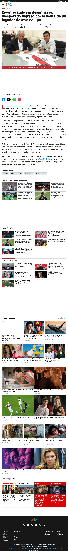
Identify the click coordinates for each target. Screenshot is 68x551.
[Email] (19, 99)
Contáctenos (48, 533)
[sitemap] (44, 525)
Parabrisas (5, 540)
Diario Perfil (6, 531)
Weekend (5, 539)
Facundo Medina (29, 173)
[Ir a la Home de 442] (8, 5)
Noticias (5, 534)
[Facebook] (28, 525)
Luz (14, 534)
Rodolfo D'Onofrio (46, 159)
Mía (14, 536)
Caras (4, 533)
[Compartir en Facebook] (3, 99)
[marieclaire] (26, 484)
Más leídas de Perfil (10, 260)
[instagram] (24, 525)
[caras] (42, 484)
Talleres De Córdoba (16, 173)
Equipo (58, 531)
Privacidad (47, 534)
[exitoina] (10, 484)
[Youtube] (36, 525)
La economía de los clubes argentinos (20, 106)
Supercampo (17, 531)
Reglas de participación (60, 534)
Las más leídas (8, 228)
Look (15, 533)
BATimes (15, 539)
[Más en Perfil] (13, 479)
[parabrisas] (58, 484)
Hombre (4, 537)
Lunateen (16, 537)
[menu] (3, 4)
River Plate (5, 173)
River (28, 108)
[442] (34, 519)
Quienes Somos (49, 531)
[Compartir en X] (9, 99)
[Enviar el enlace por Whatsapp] (14, 99)
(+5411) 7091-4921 (43, 548)
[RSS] (40, 525)
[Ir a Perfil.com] (62, 1)
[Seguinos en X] (32, 525)
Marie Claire (6, 536)
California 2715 (15, 548)
